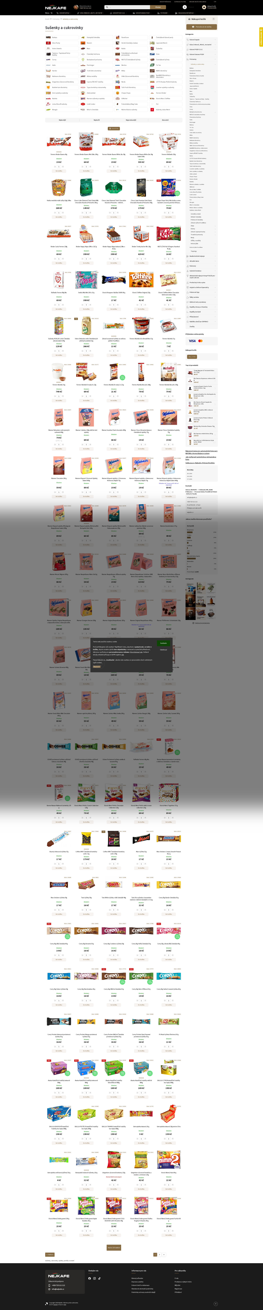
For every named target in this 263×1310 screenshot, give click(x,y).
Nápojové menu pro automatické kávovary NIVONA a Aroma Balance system (201, 452)
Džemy (193, 229)
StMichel (192, 187)
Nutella (192, 182)
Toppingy (194, 251)
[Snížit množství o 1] (55, 167)
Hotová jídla (194, 244)
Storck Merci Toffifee (195, 189)
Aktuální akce (194, 261)
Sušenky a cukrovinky (197, 64)
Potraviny (193, 59)
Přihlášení (178, 1292)
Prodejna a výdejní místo (183, 1282)
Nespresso (190, 530)
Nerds (191, 156)
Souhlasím (163, 643)
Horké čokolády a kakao (197, 83)
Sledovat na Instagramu (202, 623)
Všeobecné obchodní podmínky (142, 1289)
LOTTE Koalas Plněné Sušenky (198, 158)
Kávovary (193, 266)
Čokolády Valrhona (195, 102)
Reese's (192, 81)
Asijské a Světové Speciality (199, 287)
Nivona (189, 567)
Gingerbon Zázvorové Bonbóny (199, 151)
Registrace (178, 1289)
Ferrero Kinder (193, 179)
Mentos (192, 125)
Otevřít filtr (115, 129)
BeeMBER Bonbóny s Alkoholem (199, 148)
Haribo (192, 130)
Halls (191, 120)
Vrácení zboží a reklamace (197, 2)
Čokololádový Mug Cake (196, 197)
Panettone (192, 73)
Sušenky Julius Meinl (195, 210)
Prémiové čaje (194, 292)
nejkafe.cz (190, 512)
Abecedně (165, 120)
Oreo (191, 107)
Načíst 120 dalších (114, 1247)
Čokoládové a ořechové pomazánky (200, 104)
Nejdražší (97, 120)
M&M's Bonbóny (194, 138)
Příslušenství (194, 317)
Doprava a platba (180, 2)
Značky (192, 326)
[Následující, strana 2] (159, 1255)
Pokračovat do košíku (203, 27)
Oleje (192, 226)
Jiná (188, 551)
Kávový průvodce (165, 2)
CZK (215, 2)
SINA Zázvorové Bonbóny (197, 146)
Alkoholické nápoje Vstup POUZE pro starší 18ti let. (202, 277)
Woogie (192, 202)
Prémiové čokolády (197, 220)
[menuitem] (65, 13)
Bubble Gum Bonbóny (196, 161)
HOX (65, 1305)
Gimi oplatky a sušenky (196, 171)
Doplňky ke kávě (195, 312)
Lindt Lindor (193, 195)
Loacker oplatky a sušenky (197, 169)
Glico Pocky (193, 78)
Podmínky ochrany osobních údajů (143, 1292)
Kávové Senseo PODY (197, 54)
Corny (191, 109)
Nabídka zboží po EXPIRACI (199, 321)
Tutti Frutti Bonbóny (195, 166)
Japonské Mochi (194, 86)
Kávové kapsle (194, 40)
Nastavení (97, 667)
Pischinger (192, 122)
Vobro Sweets (193, 89)
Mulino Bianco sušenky (196, 208)
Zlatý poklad (193, 174)
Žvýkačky (192, 96)
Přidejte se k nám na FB (194, 508)
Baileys (192, 68)
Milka (191, 135)
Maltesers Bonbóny (195, 140)
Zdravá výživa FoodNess (198, 223)
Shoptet (55, 1305)
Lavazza (189, 540)
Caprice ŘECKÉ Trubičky (196, 153)
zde (122, 655)
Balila (191, 94)
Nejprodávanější (131, 120)
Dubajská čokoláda (195, 71)
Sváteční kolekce (195, 271)
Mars (191, 91)
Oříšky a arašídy (196, 241)
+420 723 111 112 (192, 502)
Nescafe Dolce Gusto (193, 556)
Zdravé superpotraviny (198, 232)
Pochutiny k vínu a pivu (197, 282)
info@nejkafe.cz (192, 498)
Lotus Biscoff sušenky (195, 192)
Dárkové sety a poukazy (198, 302)
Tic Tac (192, 127)
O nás (176, 1278)
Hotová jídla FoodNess (196, 247)
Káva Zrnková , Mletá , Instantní (200, 45)
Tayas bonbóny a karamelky (198, 164)
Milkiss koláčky (194, 143)
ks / (192, 357)
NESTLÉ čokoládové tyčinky (197, 115)
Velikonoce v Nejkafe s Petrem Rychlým (200, 463)
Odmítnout (163, 650)
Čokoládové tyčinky (195, 117)
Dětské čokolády (196, 217)
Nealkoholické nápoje (197, 256)
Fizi (190, 200)
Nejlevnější (62, 120)
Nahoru (50, 1255)
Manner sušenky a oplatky (197, 184)
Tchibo (189, 535)
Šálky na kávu (194, 297)
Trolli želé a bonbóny (196, 133)
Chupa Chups (193, 176)
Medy (192, 238)
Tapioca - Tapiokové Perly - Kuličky (199, 99)
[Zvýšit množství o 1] (63, 167)
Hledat (158, 7)
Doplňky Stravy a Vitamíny (199, 307)
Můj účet (177, 1285)
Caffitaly (189, 546)
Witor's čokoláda (194, 205)
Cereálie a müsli (196, 214)
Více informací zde (136, 652)
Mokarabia (190, 561)
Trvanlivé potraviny (197, 235)
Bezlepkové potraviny (196, 112)
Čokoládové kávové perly (197, 76)
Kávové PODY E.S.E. (196, 49)
